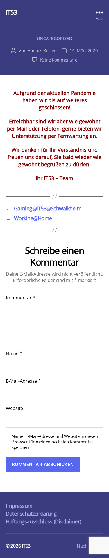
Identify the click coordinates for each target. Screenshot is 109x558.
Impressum (19, 505)
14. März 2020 (83, 50)
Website (14, 408)
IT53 (11, 12)
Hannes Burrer (41, 50)
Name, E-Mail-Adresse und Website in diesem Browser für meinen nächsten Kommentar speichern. (55, 442)
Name (14, 353)
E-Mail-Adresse (23, 381)
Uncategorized (54, 38)
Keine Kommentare (58, 60)
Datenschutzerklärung (31, 513)
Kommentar (20, 298)
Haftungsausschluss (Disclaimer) (43, 521)
